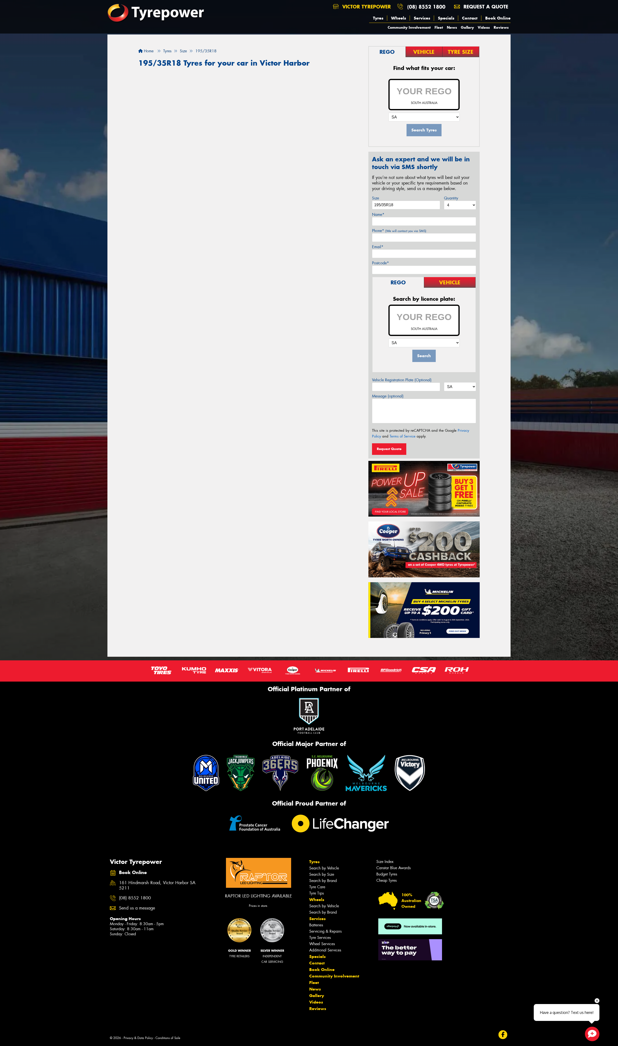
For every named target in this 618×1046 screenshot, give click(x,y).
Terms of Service (402, 436)
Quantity (451, 198)
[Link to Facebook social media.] (503, 1034)
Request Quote (389, 449)
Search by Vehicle (324, 868)
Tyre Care (317, 886)
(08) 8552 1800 (426, 7)
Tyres (378, 18)
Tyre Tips (316, 893)
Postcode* (380, 263)
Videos (484, 27)
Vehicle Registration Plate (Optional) (402, 380)
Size (375, 198)
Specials (446, 18)
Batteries (316, 925)
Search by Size (321, 874)
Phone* (399, 230)
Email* (377, 246)
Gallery (467, 27)
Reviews (501, 27)
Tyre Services (320, 937)
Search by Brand (323, 880)
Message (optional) (388, 396)
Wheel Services (322, 943)
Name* (378, 214)
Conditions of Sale (167, 1038)
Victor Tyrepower (366, 7)
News (452, 27)
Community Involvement (409, 27)
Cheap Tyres (386, 880)
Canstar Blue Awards (393, 867)
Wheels (398, 18)
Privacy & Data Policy (138, 1038)
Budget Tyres (386, 874)
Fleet (439, 27)
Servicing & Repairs (325, 931)
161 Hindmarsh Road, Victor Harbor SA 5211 (157, 885)
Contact (470, 18)
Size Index (384, 861)
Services (422, 18)
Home (148, 51)
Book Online (498, 18)
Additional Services (325, 950)
